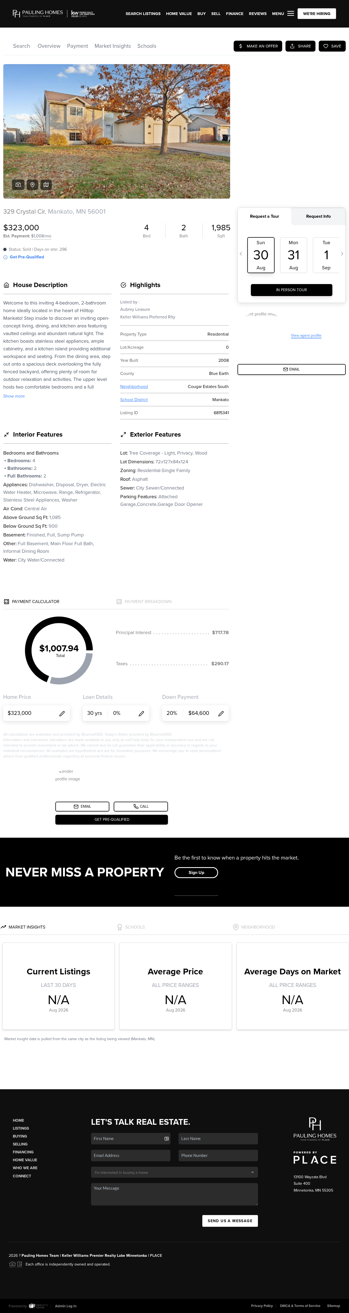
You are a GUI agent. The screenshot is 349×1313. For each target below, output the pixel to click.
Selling (20, 1144)
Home (18, 1120)
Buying (20, 1136)
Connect (22, 1176)
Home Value (179, 13)
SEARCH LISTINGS (143, 13)
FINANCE (234, 13)
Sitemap (333, 1306)
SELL (216, 13)
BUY (201, 13)
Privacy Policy (262, 1306)
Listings (21, 1128)
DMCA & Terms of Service (300, 1306)
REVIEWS (258, 13)
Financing (23, 1152)
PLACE (156, 1255)
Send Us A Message (230, 1221)
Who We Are (25, 1168)
